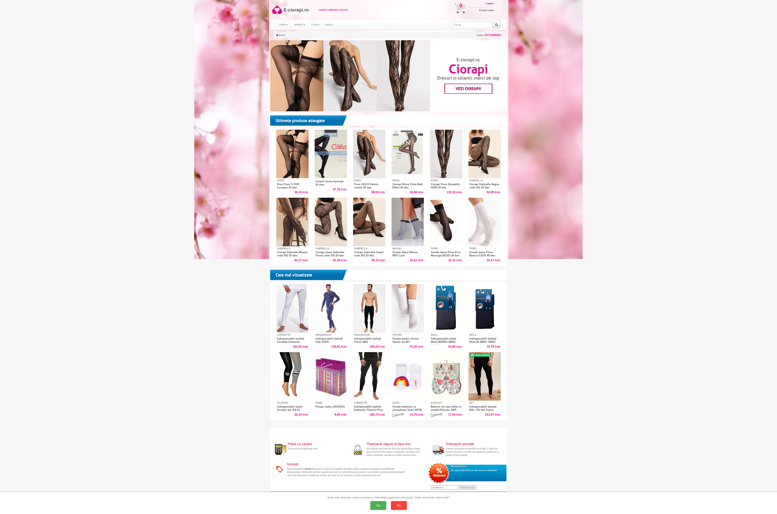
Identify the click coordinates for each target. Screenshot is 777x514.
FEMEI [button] (282, 24)
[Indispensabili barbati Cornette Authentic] (292, 308)
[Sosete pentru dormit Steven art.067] (408, 308)
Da (378, 505)
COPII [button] (314, 24)
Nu (399, 505)
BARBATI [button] (298, 24)
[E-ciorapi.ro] (276, 9)
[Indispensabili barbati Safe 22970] (331, 308)
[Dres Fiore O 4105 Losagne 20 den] (292, 154)
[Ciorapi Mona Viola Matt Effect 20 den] (408, 154)
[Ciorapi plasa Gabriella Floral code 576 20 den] (331, 222)
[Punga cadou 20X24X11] (331, 376)
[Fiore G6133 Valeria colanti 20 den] (369, 154)
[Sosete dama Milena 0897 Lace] (408, 222)
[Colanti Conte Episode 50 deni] (331, 154)
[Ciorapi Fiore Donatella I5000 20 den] (446, 154)
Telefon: (488, 35)
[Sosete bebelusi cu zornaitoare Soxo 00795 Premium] (408, 376)
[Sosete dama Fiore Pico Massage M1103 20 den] (446, 222)
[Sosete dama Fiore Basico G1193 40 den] (484, 222)
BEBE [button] (328, 24)
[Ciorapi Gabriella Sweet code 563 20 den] (369, 222)
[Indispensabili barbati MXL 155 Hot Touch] (484, 376)
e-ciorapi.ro (308, 468)
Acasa (281, 35)
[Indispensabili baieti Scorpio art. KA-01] (292, 376)
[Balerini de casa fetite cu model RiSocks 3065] (446, 376)
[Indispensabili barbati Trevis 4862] (369, 308)
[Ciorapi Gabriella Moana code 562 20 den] (292, 222)
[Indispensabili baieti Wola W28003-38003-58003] (446, 308)
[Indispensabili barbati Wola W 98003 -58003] (484, 308)
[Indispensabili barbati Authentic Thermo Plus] (369, 376)
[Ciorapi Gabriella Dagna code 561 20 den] (484, 154)
